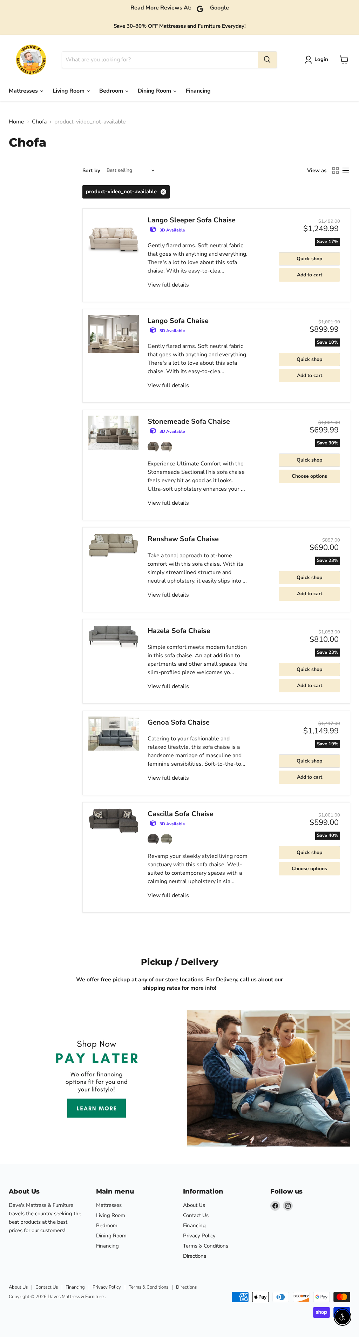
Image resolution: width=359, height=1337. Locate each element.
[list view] (345, 170)
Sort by (91, 171)
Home (16, 122)
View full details (168, 285)
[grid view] (335, 170)
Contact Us (196, 1215)
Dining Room (155, 91)
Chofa (39, 122)
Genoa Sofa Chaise (179, 722)
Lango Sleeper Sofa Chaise (192, 220)
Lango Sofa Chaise (178, 320)
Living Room (69, 91)
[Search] (267, 60)
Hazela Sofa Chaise (179, 631)
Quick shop (309, 258)
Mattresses (24, 91)
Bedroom (111, 91)
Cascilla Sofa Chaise (181, 814)
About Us (194, 1205)
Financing (198, 91)
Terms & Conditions (205, 1245)
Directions (194, 1255)
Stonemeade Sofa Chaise (189, 421)
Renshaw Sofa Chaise (183, 539)
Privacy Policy (199, 1235)
